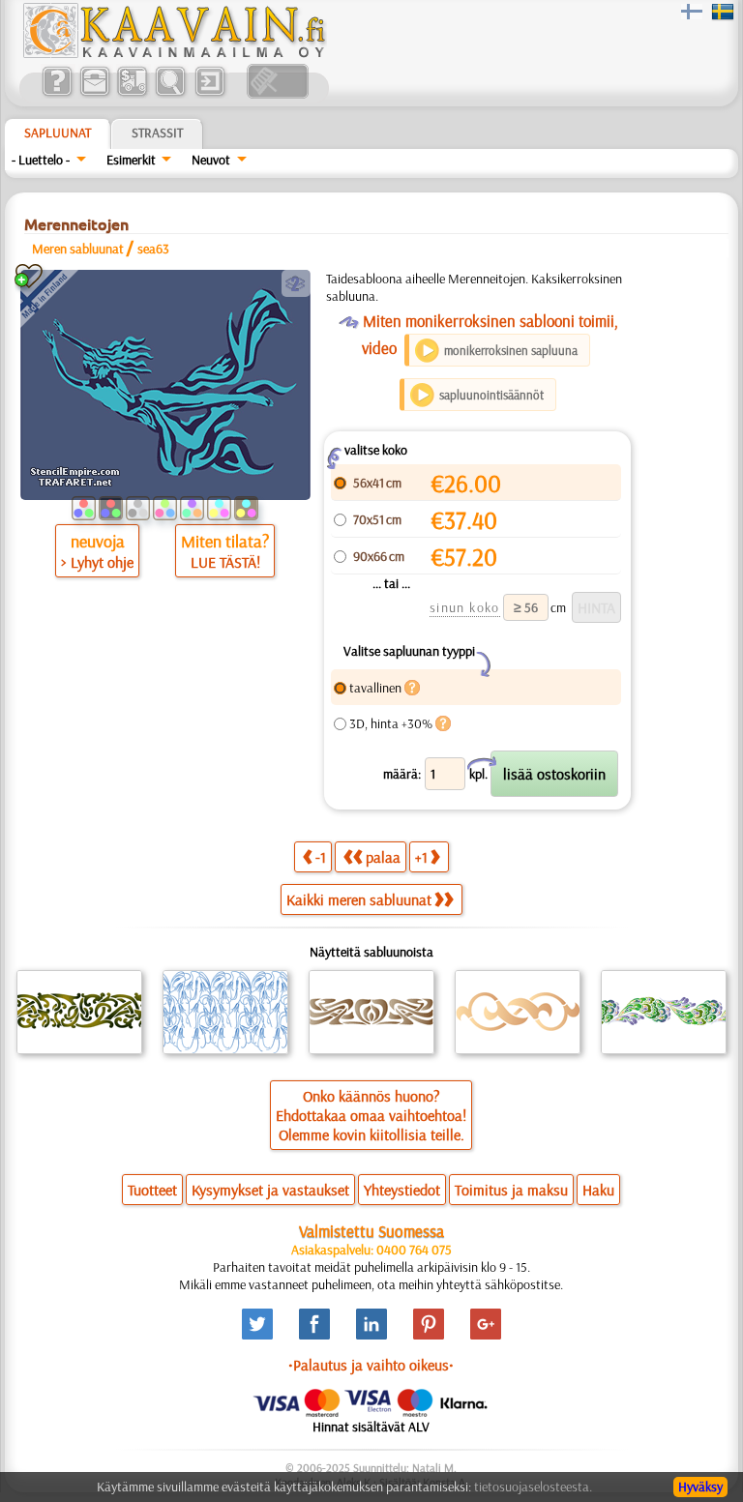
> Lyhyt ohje (97, 562)
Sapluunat (57, 132)
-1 (320, 857)
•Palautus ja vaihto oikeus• (371, 1364)
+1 (421, 857)
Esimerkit (131, 159)
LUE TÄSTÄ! (225, 562)
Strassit (157, 132)
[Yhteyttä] (94, 94)
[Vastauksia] (56, 94)
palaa (383, 857)
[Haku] (170, 94)
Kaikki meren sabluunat (358, 899)
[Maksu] (132, 94)
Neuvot (211, 159)
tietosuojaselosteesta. (533, 1486)
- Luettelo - (41, 159)
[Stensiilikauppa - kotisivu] (173, 53)
